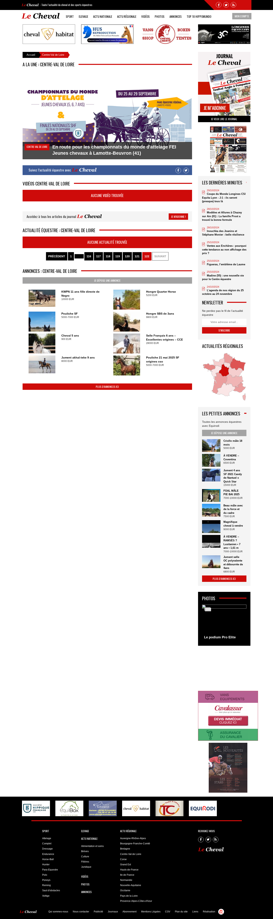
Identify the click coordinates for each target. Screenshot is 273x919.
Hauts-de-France (129, 869)
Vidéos (145, 16)
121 (137, 256)
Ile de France (127, 874)
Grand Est (125, 864)
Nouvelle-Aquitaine (130, 885)
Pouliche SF (69, 313)
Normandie (126, 880)
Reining (46, 885)
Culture (85, 856)
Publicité (98, 911)
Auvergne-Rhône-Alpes (133, 838)
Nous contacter (81, 911)
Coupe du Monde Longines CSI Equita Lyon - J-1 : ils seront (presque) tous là (224, 197)
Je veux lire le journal (224, 119)
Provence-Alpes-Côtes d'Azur (136, 901)
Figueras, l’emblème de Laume (226, 264)
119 (117, 256)
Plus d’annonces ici (107, 386)
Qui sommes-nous (58, 911)
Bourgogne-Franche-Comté (135, 843)
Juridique (86, 867)
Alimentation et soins (92, 846)
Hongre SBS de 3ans (160, 313)
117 (98, 256)
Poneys (46, 880)
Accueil (31, 54)
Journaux (113, 911)
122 (146, 256)
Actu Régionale (126, 16)
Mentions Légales (150, 911)
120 (127, 256)
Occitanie (125, 890)
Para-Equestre (50, 869)
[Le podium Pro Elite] (224, 623)
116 (89, 256)
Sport (70, 16)
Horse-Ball (48, 859)
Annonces (175, 16)
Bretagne (125, 848)
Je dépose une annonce (107, 280)
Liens (195, 911)
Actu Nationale (102, 16)
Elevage (83, 16)
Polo (44, 874)
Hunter (46, 864)
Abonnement (129, 911)
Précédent (56, 256)
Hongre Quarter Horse (161, 291)
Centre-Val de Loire (130, 854)
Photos (159, 16)
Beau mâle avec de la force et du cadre (233, 509)
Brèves (85, 851)
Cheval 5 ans (70, 335)
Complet (46, 843)
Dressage (47, 848)
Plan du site (181, 911)
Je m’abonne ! (178, 216)
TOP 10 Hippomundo (199, 16)
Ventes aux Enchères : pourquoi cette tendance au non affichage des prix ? (224, 249)
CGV (167, 911)
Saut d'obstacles (51, 890)
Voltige (46, 895)
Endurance (48, 854)
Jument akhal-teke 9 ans (78, 357)
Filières (85, 861)
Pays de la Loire (129, 895)
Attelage (46, 838)
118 (108, 256)
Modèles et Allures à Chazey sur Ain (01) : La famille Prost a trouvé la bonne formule (222, 216)
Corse (123, 859)
